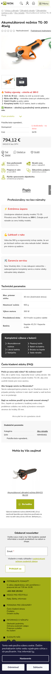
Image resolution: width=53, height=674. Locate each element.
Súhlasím (37, 667)
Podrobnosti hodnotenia (41, 30)
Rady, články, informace (16, 599)
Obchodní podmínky (15, 624)
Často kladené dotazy (16, 609)
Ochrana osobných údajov (18, 626)
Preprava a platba (14, 628)
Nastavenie (25, 658)
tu (33, 651)
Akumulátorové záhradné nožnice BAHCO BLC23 (25, 494)
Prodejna (10, 611)
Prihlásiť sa (15, 568)
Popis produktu (7, 116)
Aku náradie (42, 431)
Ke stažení (11, 631)
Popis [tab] (26, 190)
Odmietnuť (13, 667)
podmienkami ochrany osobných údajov (30, 560)
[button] (25, 507)
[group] (25, 487)
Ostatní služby (13, 613)
